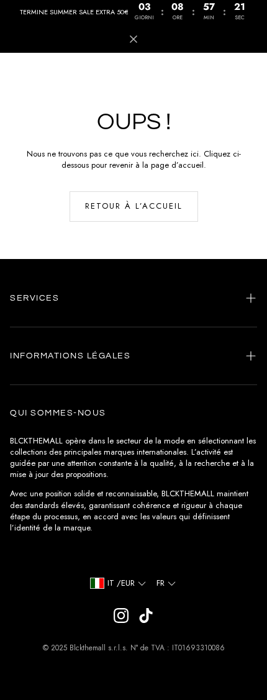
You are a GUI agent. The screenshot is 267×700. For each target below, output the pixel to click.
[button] (133, 298)
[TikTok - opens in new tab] (145, 615)
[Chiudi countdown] (133, 39)
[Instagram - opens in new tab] (121, 615)
